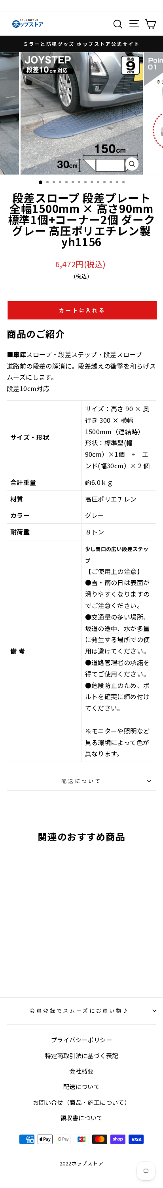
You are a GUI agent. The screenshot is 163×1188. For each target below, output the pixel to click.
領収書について (81, 1117)
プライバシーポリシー (81, 1039)
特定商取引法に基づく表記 (81, 1055)
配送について (81, 781)
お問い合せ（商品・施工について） (81, 1102)
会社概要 (81, 1070)
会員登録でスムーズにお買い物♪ (79, 1010)
